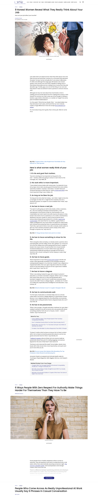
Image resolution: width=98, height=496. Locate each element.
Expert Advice (74, 2)
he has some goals (52, 259)
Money (21, 7)
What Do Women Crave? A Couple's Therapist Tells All (50, 288)
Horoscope (35, 2)
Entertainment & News (49, 2)
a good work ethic (59, 190)
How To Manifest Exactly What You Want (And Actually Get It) (48, 322)
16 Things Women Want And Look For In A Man (48, 233)
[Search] (80, 2)
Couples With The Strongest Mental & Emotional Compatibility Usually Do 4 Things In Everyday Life (48, 366)
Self (40, 2)
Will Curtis (17, 494)
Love (28, 2)
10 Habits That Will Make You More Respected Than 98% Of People (49, 328)
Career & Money (66, 2)
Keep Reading (49, 478)
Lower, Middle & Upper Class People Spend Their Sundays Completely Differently (47, 319)
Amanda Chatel (18, 18)
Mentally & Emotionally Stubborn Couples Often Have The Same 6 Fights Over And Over (49, 373)
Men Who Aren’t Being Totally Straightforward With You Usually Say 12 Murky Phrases (48, 369)
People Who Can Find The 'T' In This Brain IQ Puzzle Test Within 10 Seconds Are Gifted (49, 325)
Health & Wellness (59, 2)
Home (16, 6)
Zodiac (31, 2)
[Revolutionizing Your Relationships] (20, 2)
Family (42, 2)
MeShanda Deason (19, 393)
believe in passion (36, 338)
